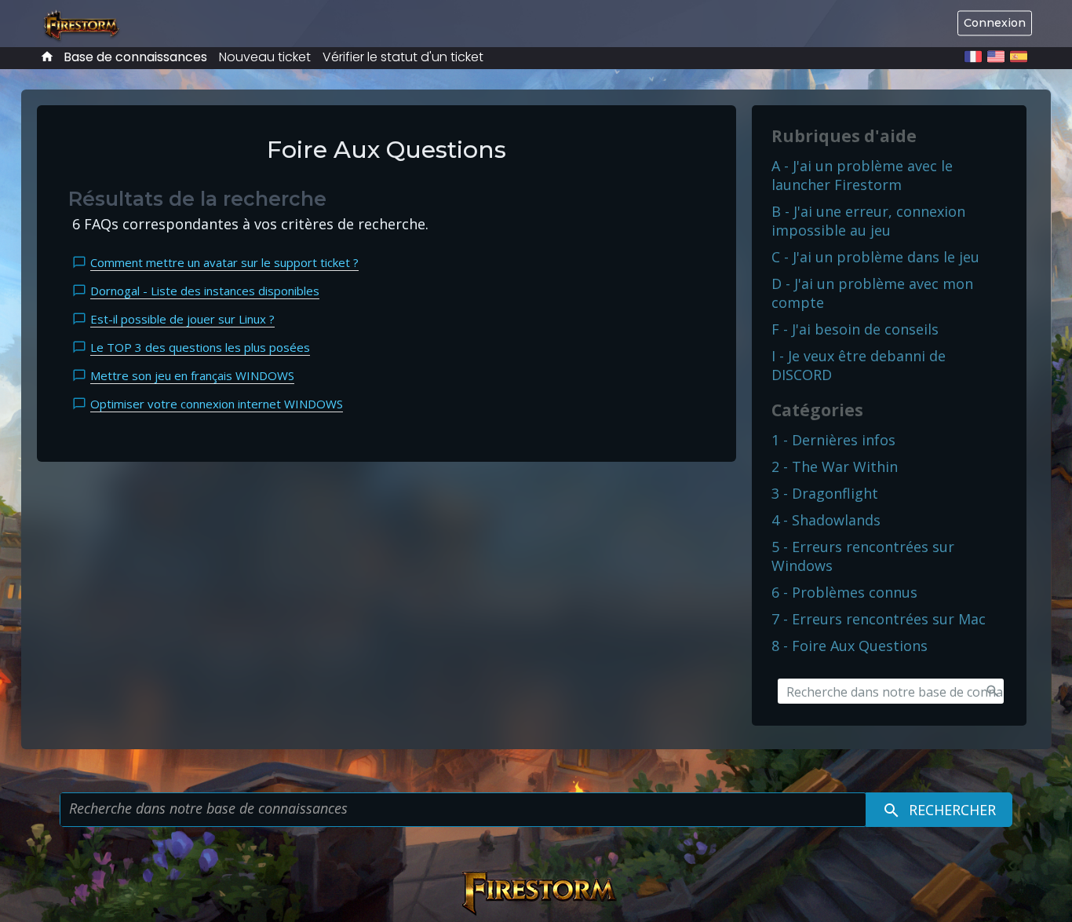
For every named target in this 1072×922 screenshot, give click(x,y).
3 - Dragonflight (824, 493)
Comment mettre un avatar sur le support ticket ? (224, 262)
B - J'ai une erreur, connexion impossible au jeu (868, 221)
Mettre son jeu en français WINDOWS (192, 375)
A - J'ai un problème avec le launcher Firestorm (862, 175)
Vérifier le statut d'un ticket (403, 57)
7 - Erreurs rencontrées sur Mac (878, 618)
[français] (973, 56)
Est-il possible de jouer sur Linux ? (182, 319)
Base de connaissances (135, 57)
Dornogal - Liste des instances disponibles (204, 290)
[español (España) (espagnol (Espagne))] (1018, 56)
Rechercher (950, 809)
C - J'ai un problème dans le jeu (875, 256)
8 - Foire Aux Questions (849, 645)
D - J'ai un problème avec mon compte (872, 293)
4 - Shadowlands (826, 519)
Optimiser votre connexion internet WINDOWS (216, 404)
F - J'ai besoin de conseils (855, 329)
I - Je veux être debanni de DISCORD (858, 365)
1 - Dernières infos (833, 439)
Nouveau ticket (265, 57)
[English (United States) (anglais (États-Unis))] (995, 56)
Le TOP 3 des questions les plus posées (200, 347)
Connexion (995, 23)
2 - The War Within (834, 466)
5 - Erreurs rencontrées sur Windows (862, 556)
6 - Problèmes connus (844, 592)
